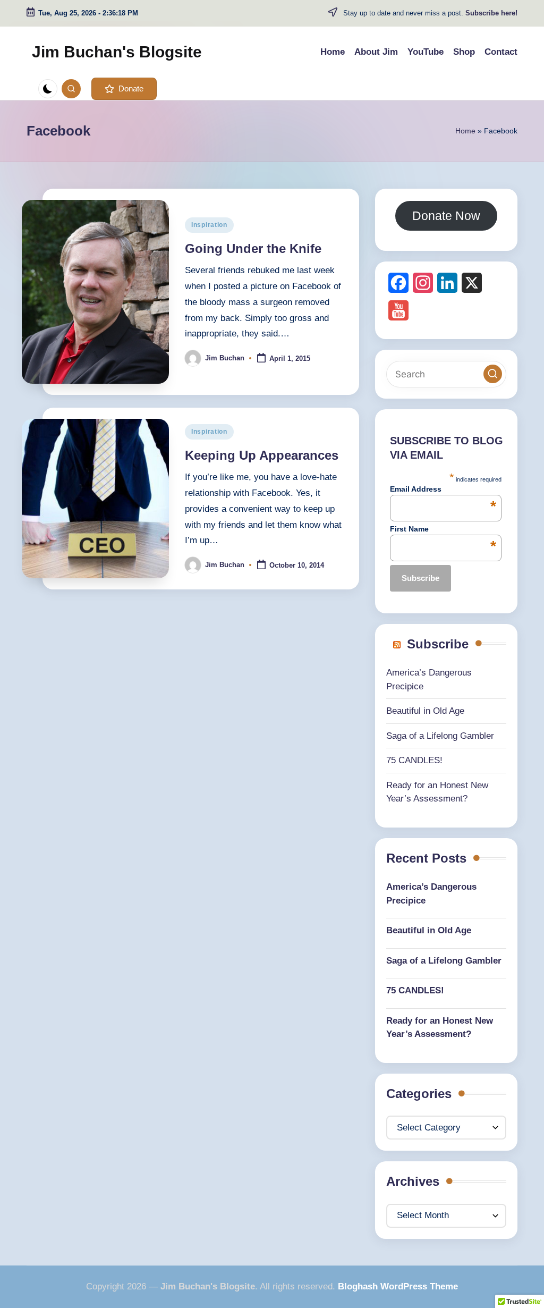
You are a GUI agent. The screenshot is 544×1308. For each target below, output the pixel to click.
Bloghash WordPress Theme (398, 1286)
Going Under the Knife (253, 248)
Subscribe (438, 644)
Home (465, 130)
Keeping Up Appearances (261, 455)
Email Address (443, 489)
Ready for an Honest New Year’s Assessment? (439, 1028)
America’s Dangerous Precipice (431, 894)
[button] (124, 89)
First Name (443, 529)
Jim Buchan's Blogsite (117, 52)
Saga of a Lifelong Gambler (440, 736)
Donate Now (446, 216)
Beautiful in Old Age (425, 711)
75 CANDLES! (414, 760)
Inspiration (209, 225)
